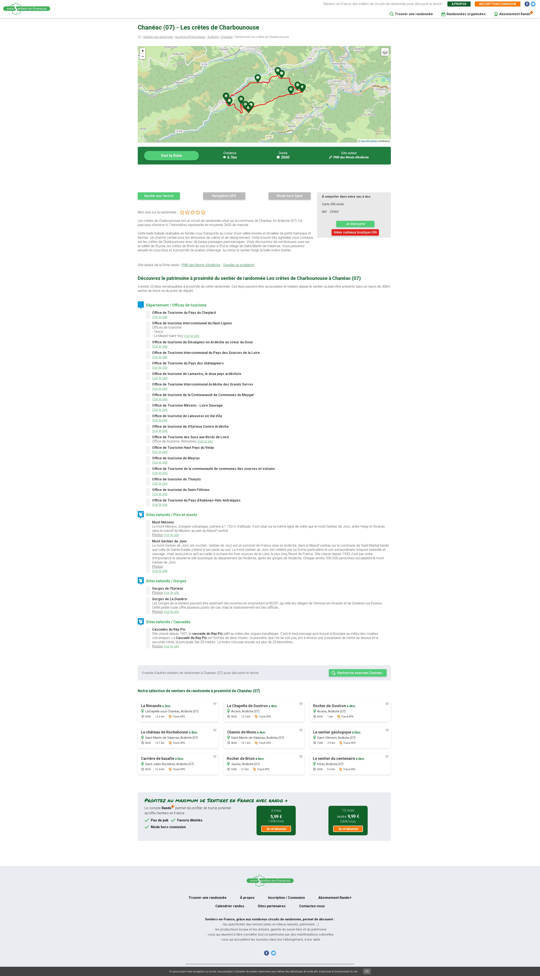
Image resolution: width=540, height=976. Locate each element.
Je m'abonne (276, 829)
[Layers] (385, 52)
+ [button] (143, 51)
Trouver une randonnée (414, 14)
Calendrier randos (229, 906)
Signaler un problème (238, 265)
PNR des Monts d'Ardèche (351, 157)
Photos (157, 535)
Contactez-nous (312, 906)
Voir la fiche (171, 155)
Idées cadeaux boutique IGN (355, 232)
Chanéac (227, 37)
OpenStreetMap (369, 141)
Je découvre (355, 224)
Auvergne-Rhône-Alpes (190, 37)
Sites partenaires (272, 906)
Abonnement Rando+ (335, 898)
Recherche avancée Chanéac (359, 673)
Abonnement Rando (515, 14)
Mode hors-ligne (289, 196)
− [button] (143, 56)
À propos (459, 4)
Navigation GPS (224, 196)
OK (367, 971)
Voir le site (159, 317)
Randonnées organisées (466, 14)
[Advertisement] (264, 178)
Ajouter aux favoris (159, 196)
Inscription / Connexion (286, 898)
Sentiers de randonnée (158, 37)
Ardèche (213, 37)
